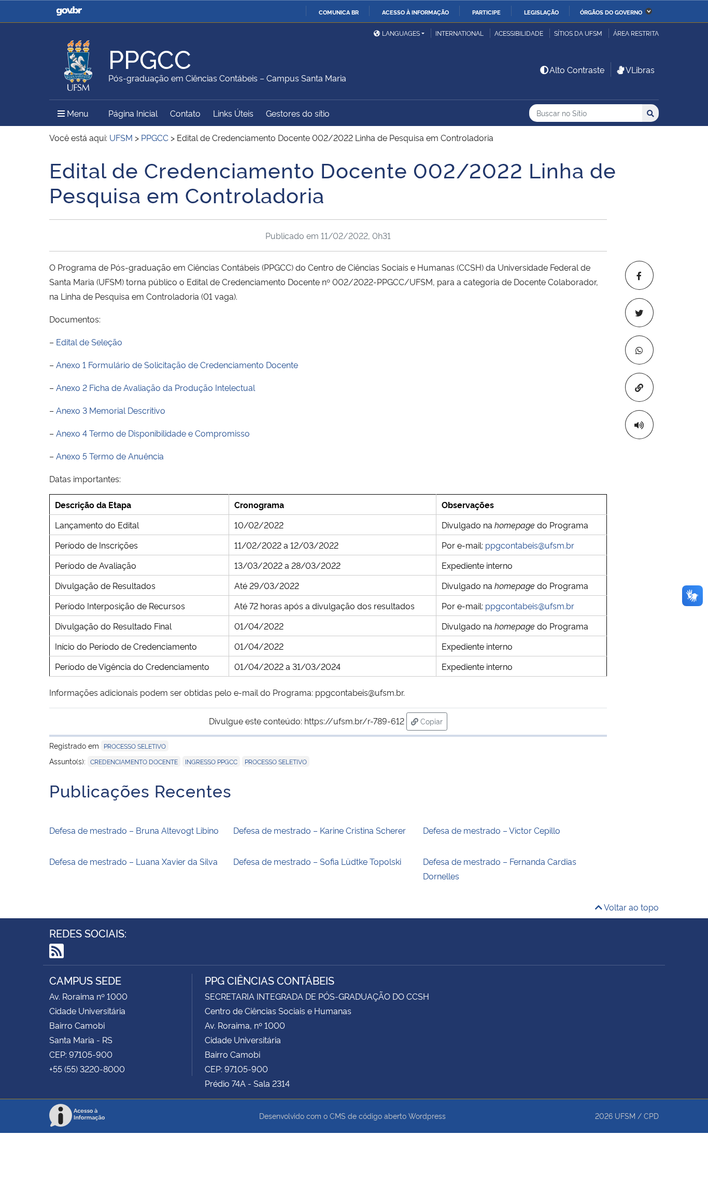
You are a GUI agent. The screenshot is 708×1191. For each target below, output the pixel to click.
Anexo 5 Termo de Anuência (110, 455)
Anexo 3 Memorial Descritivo (110, 410)
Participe (486, 12)
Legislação (541, 12)
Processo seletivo (135, 745)
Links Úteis (233, 113)
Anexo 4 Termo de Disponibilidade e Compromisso (153, 433)
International (459, 33)
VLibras (640, 69)
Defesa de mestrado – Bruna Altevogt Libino (134, 830)
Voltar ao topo (630, 907)
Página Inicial (133, 113)
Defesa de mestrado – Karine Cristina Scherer (319, 830)
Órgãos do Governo (611, 12)
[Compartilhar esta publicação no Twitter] (639, 312)
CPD (651, 1115)
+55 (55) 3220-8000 (87, 1068)
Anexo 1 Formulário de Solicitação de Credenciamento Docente (177, 364)
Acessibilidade (518, 33)
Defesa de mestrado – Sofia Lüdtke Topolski (317, 861)
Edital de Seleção (89, 341)
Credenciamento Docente (134, 761)
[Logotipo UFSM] (78, 62)
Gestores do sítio (298, 113)
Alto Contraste (576, 69)
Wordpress (427, 1115)
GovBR (69, 11)
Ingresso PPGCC (211, 761)
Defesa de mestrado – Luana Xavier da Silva (133, 861)
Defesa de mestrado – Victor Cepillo (491, 830)
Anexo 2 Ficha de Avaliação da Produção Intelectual (155, 387)
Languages (401, 33)
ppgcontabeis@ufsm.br (529, 545)
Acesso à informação (415, 12)
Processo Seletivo (276, 761)
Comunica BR (339, 12)
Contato (185, 113)
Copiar (432, 721)
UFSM (625, 1115)
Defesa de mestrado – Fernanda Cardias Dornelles (499, 868)
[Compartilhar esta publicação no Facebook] (639, 275)
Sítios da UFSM (578, 33)
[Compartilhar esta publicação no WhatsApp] (639, 350)
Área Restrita (636, 33)
